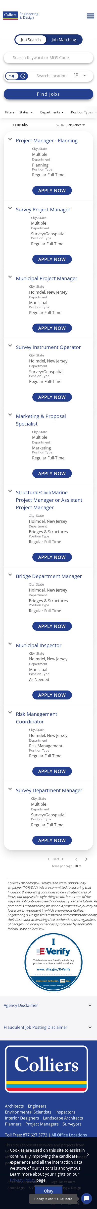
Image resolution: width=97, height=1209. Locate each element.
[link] (48, 165)
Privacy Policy (22, 1180)
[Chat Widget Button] (86, 1198)
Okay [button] (48, 1191)
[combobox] (46, 57)
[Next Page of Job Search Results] (86, 859)
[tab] (30, 39)
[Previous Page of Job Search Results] (76, 859)
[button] (90, 1006)
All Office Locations (69, 1135)
